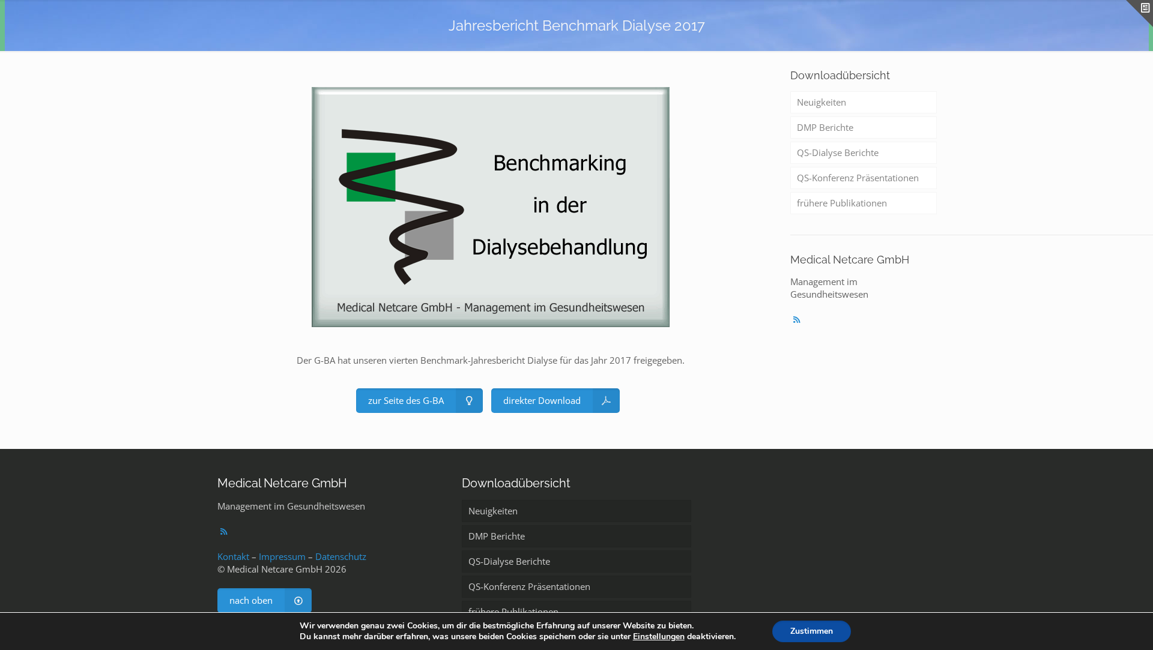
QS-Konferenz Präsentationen (858, 178)
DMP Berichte (825, 127)
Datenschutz (340, 556)
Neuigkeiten (821, 102)
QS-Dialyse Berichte (838, 152)
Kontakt (233, 556)
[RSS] (796, 319)
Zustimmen (811, 631)
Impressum (282, 556)
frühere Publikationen (842, 203)
